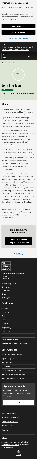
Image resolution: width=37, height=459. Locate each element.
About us (5, 308)
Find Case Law (6, 363)
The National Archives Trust (12, 370)
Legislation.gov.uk (8, 359)
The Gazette (6, 366)
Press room (6, 332)
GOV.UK (18, 455)
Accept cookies (18, 26)
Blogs (4, 320)
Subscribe (19, 402)
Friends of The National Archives (13, 374)
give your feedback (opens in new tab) (15, 50)
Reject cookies (18, 32)
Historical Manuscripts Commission (14, 343)
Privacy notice (7, 426)
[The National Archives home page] (4, 56)
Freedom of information (10, 417)
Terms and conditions (10, 422)
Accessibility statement (10, 413)
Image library (6, 328)
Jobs (3, 335)
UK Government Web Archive (12, 355)
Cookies (5, 430)
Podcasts (5, 324)
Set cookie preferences (18, 38)
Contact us (5, 312)
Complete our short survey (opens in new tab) (18, 241)
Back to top (19, 254)
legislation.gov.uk (17, 139)
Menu (29, 56)
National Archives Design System (13, 378)
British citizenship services (11, 339)
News (4, 316)
